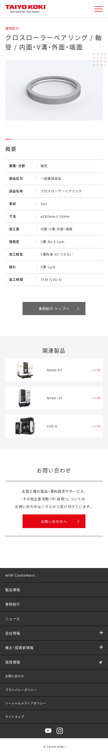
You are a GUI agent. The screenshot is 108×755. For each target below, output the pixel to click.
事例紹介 (12, 604)
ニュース (12, 618)
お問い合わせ (14, 676)
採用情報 (12, 661)
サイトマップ (14, 716)
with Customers (20, 575)
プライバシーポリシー (21, 690)
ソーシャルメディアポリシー (25, 703)
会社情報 (12, 632)
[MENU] (98, 9)
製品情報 (12, 589)
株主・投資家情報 (19, 647)
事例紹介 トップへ (54, 308)
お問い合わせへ (54, 521)
